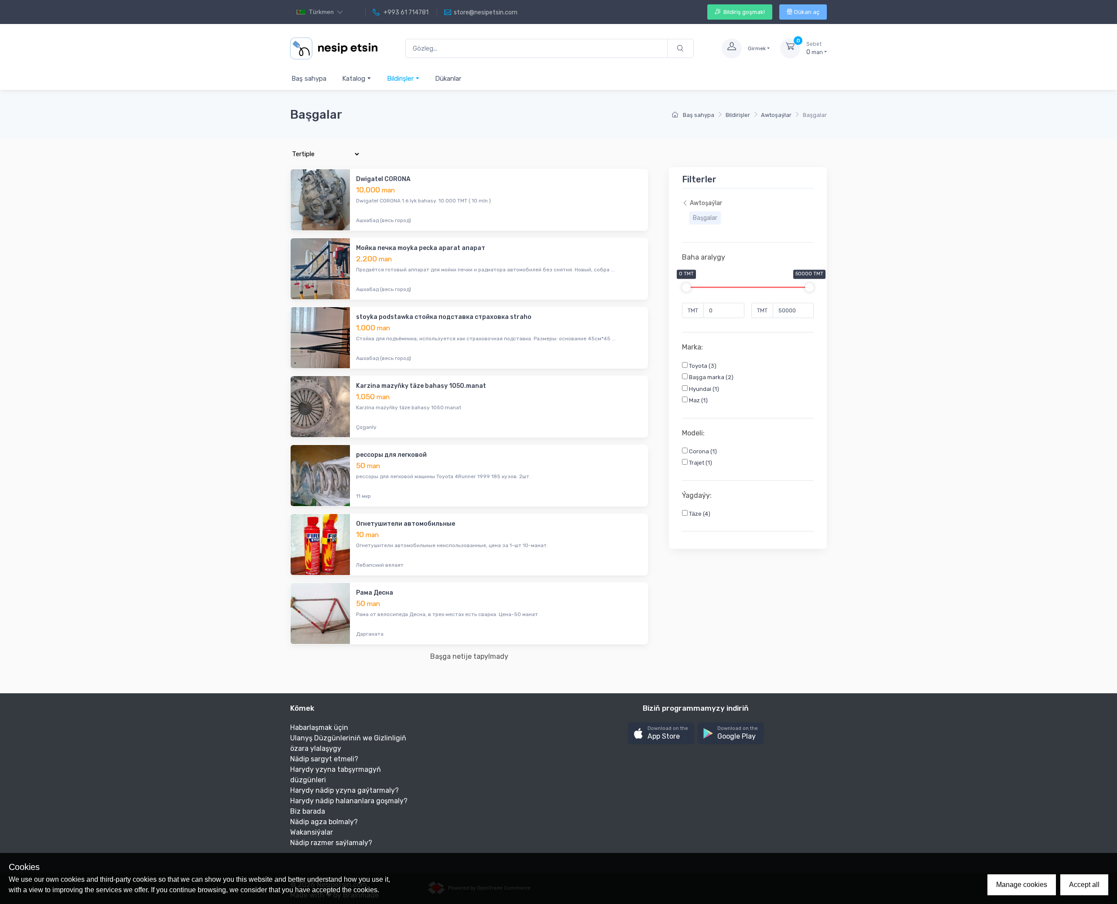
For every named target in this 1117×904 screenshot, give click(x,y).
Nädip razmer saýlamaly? (331, 843)
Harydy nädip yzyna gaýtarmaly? (344, 790)
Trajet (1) (700, 462)
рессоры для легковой (391, 455)
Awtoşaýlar (776, 115)
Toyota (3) (702, 366)
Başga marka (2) (710, 377)
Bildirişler (401, 78)
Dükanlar (448, 78)
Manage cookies (1021, 884)
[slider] (686, 287)
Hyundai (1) (703, 389)
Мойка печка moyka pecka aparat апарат (420, 248)
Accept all (1084, 884)
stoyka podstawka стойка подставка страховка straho (443, 317)
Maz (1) (698, 400)
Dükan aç (806, 12)
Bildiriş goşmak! (743, 12)
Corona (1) (702, 451)
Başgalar (705, 218)
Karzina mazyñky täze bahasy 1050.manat (421, 386)
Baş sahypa (308, 78)
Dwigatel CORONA (383, 179)
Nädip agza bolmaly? (324, 822)
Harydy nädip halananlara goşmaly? (349, 801)
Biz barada (307, 811)
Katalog (354, 78)
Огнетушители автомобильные (405, 523)
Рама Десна (374, 592)
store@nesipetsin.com (485, 12)
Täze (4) (699, 513)
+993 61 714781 (405, 12)
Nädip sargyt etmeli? (324, 759)
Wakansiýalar (311, 832)
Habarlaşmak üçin (319, 727)
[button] (661, 734)
